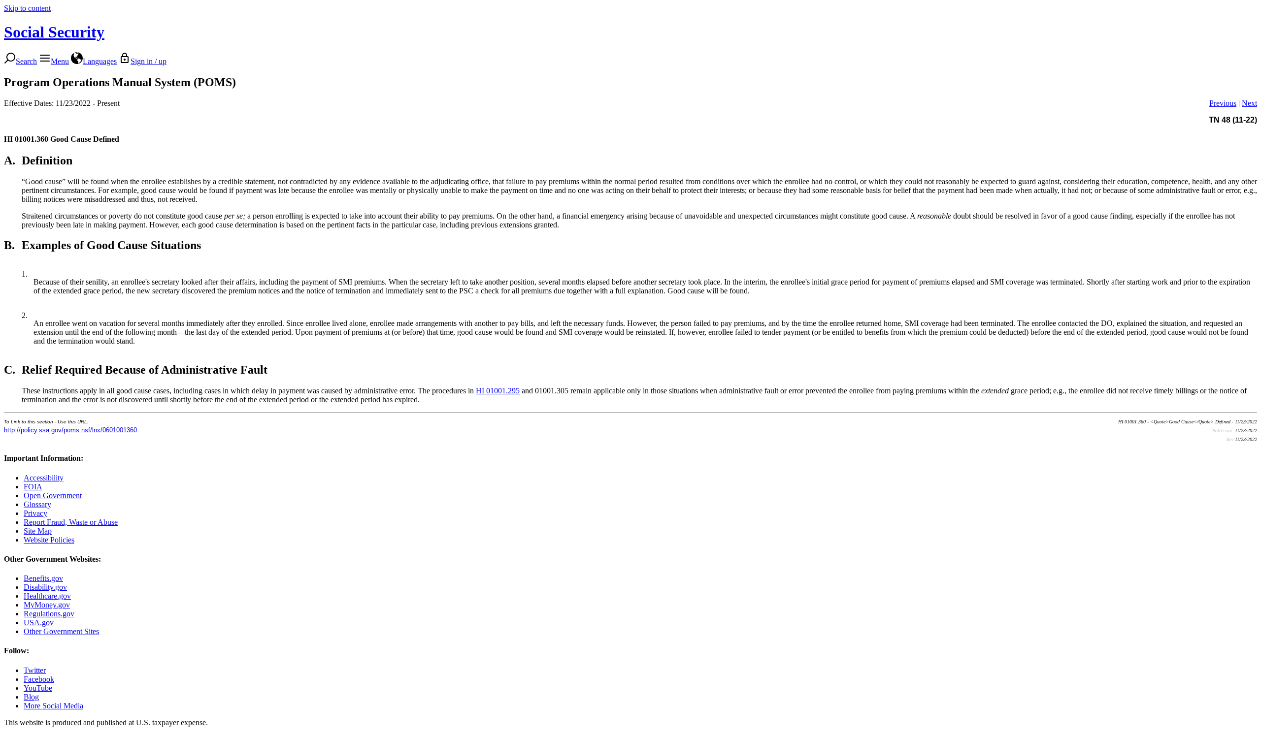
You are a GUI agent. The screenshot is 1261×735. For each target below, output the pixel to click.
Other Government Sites (61, 631)
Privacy (35, 513)
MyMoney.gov (47, 605)
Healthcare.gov (47, 596)
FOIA (33, 486)
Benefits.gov (43, 578)
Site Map (38, 531)
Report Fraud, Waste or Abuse (71, 522)
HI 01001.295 (498, 390)
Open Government (53, 495)
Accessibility (44, 478)
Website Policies (49, 540)
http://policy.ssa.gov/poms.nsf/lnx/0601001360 (70, 430)
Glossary (37, 504)
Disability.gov (45, 587)
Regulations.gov (49, 613)
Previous (1222, 103)
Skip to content (27, 8)
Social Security (54, 32)
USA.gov (39, 622)
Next (1249, 103)
